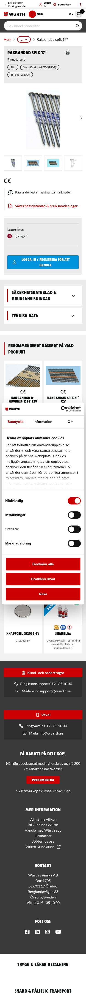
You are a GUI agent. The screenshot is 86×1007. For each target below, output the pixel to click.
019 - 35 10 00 (48, 902)
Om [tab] (70, 422)
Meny (40, 14)
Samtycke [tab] (15, 422)
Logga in (47, 4)
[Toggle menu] (80, 4)
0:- (75, 13)
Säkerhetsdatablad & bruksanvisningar (46, 206)
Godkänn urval (43, 579)
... (21, 39)
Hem (7, 39)
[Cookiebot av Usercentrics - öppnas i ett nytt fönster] (61, 409)
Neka (43, 594)
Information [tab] (42, 422)
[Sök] (77, 25)
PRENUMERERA (43, 780)
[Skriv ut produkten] (67, 52)
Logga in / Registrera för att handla (45, 262)
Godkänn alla (43, 564)
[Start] (14, 14)
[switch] (74, 515)
